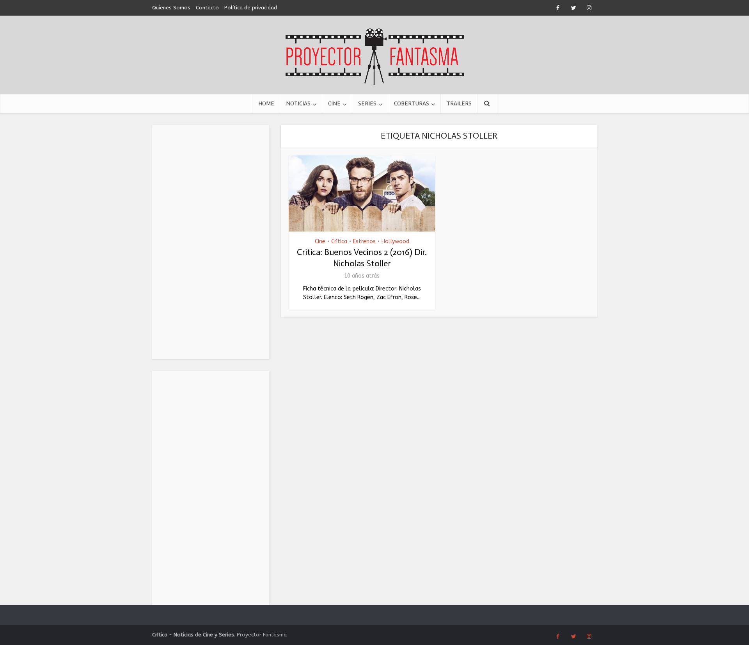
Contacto (207, 8)
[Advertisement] (210, 242)
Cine (334, 103)
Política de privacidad (250, 8)
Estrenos (364, 241)
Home (266, 103)
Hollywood (395, 241)
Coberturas (411, 103)
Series (367, 103)
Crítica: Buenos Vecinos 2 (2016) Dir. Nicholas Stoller (362, 258)
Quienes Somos (171, 8)
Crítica (339, 241)
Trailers (459, 103)
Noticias (298, 103)
